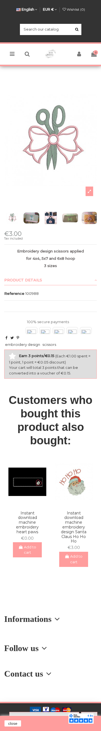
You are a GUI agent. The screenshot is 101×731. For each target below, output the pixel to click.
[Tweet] (12, 337)
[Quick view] (31, 504)
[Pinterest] (18, 337)
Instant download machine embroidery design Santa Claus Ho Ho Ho (73, 527)
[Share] (6, 337)
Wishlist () (75, 9)
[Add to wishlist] (23, 504)
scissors (49, 344)
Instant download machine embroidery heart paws (27, 522)
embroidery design (22, 344)
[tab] (50, 280)
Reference (14, 293)
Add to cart (30, 550)
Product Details (23, 280)
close (12, 723)
